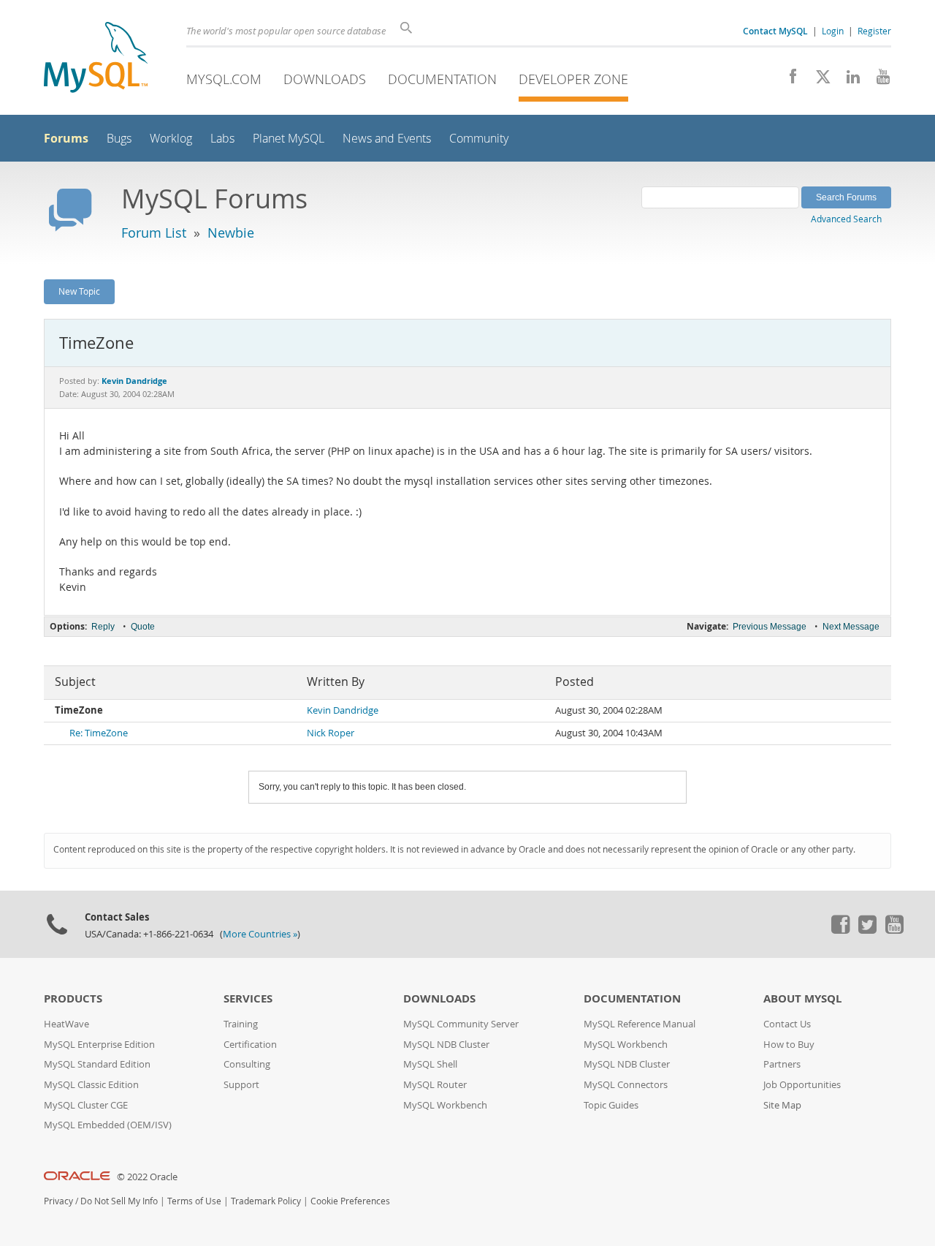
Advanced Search (846, 218)
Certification (250, 1044)
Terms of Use (194, 1201)
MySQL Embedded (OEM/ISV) (108, 1125)
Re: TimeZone (98, 733)
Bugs (119, 138)
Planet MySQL (288, 138)
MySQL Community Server (461, 1024)
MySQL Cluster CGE (86, 1105)
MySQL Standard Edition (97, 1064)
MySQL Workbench (445, 1105)
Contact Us (787, 1024)
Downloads (324, 79)
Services (248, 998)
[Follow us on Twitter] (867, 930)
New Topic (79, 291)
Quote (143, 627)
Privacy (58, 1201)
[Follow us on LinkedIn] (847, 80)
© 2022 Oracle (147, 1177)
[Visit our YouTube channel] (877, 80)
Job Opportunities (802, 1085)
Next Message (851, 627)
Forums (66, 138)
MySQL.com (224, 79)
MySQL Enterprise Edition (99, 1044)
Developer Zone (573, 79)
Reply (103, 627)
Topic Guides (611, 1105)
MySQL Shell (430, 1064)
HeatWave (66, 1024)
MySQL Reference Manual (639, 1024)
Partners (782, 1064)
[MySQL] (96, 58)
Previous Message (769, 627)
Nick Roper (330, 733)
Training (241, 1024)
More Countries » (260, 934)
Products (73, 998)
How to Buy (788, 1044)
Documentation (442, 79)
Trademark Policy (266, 1201)
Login (833, 31)
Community (478, 138)
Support (241, 1085)
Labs (222, 138)
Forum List (153, 232)
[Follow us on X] (817, 80)
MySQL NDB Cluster (446, 1044)
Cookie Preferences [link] (350, 1201)
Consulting (247, 1064)
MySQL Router (435, 1085)
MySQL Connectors (626, 1085)
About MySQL (802, 998)
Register (874, 31)
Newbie (230, 232)
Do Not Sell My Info (119, 1201)
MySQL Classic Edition (91, 1085)
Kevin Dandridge (342, 710)
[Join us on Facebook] (787, 80)
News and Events (387, 138)
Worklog (171, 138)
